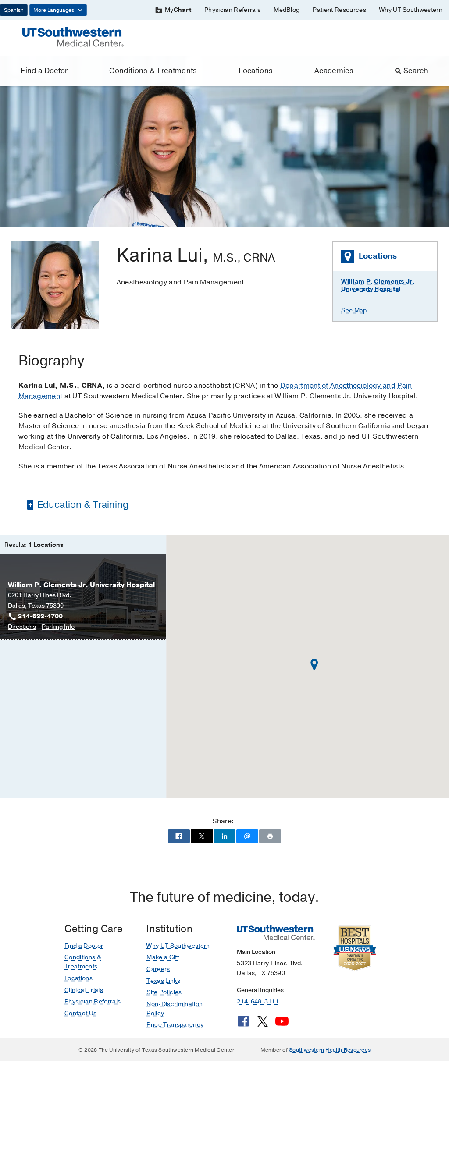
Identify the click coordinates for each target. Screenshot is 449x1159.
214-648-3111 (257, 1001)
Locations (256, 71)
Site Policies (164, 992)
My (178, 10)
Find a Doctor (44, 71)
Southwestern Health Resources (330, 1049)
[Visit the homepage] (73, 36)
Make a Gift (162, 957)
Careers (158, 969)
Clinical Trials (83, 990)
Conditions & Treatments (153, 71)
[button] (314, 664)
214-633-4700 (40, 616)
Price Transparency (174, 1025)
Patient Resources (339, 10)
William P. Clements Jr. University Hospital (377, 285)
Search (415, 71)
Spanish (14, 10)
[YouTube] (282, 1024)
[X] (262, 1024)
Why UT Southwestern (410, 10)
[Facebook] (243, 1024)
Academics (333, 71)
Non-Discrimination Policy (174, 1008)
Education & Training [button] (81, 504)
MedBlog (286, 10)
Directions (22, 627)
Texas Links (163, 981)
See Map (354, 310)
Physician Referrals (232, 10)
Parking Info (58, 627)
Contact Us (80, 1013)
